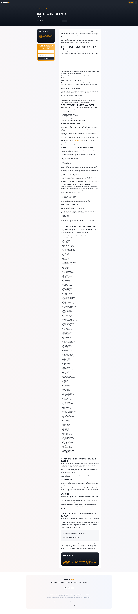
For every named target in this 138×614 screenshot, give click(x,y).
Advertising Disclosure (74, 605)
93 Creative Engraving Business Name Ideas (79, 559)
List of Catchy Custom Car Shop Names (46, 35)
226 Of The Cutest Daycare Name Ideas (90, 559)
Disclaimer (61, 605)
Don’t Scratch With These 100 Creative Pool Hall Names (68, 562)
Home (52, 582)
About (55, 582)
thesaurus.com (78, 140)
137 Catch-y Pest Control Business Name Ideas (68, 559)
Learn (80, 582)
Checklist (75, 582)
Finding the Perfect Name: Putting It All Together (45, 37)
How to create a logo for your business (74, 508)
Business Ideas (69, 582)
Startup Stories (61, 582)
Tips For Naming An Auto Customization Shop (46, 33)
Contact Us (84, 582)
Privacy (66, 605)
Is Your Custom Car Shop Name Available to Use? (46, 39)
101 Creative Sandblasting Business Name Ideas (91, 562)
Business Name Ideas (44, 8)
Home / (38, 8)
